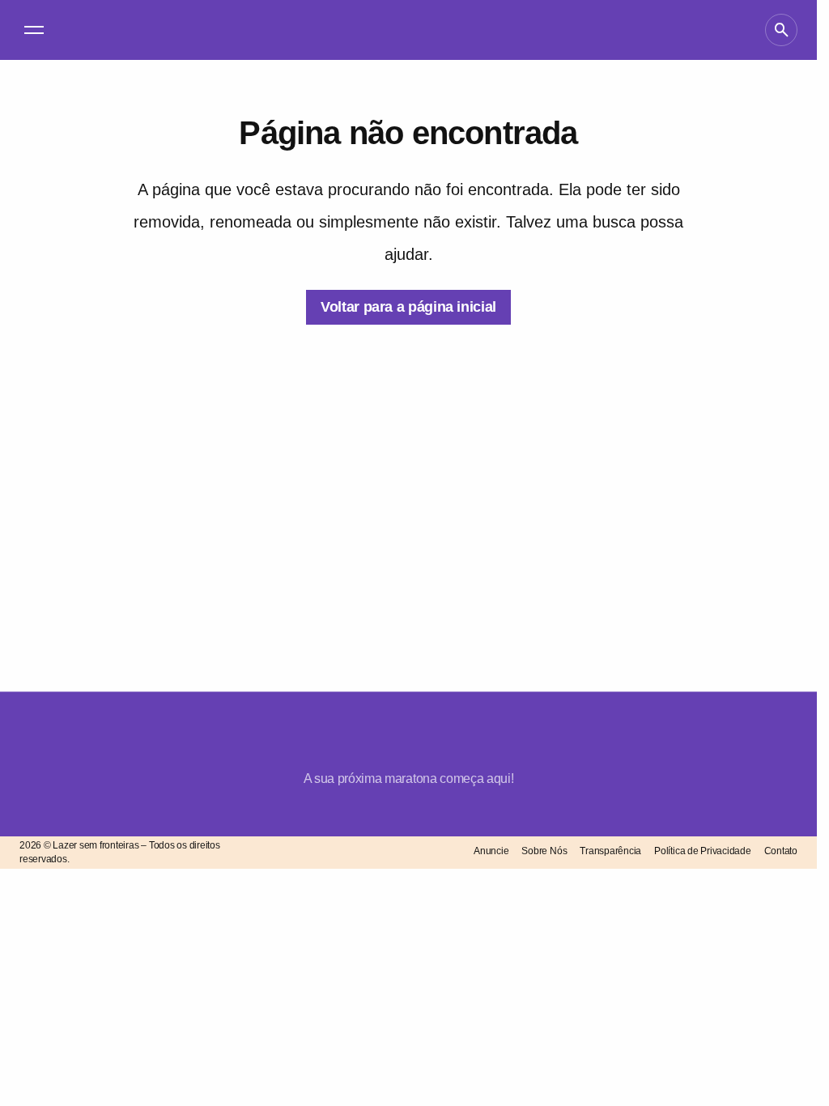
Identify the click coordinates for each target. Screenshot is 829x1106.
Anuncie (491, 851)
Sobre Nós (544, 851)
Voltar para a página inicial (408, 307)
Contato (780, 851)
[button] (34, 30)
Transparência (610, 851)
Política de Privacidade (702, 851)
